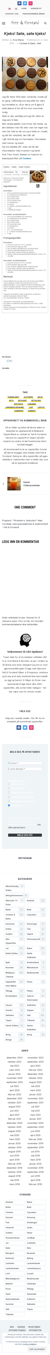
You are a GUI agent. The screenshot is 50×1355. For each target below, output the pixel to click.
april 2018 (35, 1180)
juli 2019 (35, 1151)
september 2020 (35, 1127)
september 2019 (35, 1147)
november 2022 (15, 1078)
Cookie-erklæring (30, 1344)
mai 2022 (35, 1086)
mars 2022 (35, 1090)
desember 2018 (14, 1167)
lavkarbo (32, 404)
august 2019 (14, 1151)
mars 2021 (35, 1115)
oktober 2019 (14, 1147)
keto (11, 401)
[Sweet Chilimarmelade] (14, 483)
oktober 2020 (14, 1127)
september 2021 (35, 1102)
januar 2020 (15, 1143)
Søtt (39, 43)
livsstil (41, 407)
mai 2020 (14, 1135)
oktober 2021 (14, 1102)
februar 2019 (14, 1163)
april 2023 (35, 1065)
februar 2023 (35, 1070)
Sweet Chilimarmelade (31, 484)
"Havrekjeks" (13, 397)
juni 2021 (14, 1110)
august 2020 (14, 1131)
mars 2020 (14, 1139)
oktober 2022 (35, 1078)
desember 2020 (14, 1123)
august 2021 (15, 1106)
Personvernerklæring (34, 14)
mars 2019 (35, 1159)
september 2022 (14, 1082)
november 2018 (35, 1167)
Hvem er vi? (36, 8)
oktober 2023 (14, 1061)
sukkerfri (18, 411)
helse (40, 397)
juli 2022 (14, 1086)
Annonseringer (18, 784)
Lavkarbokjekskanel (14, 407)
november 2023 (35, 1057)
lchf (31, 407)
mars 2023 (14, 1070)
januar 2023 (15, 1074)
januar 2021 (35, 1119)
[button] (3, 23)
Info (12, 1327)
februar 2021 (14, 1119)
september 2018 (35, 1172)
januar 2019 (35, 1163)
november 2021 (35, 1098)
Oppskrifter (35, 1330)
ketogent (22, 401)
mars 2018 (14, 1184)
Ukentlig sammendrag (21, 797)
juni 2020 (35, 1131)
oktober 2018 (14, 1172)
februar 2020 (35, 1139)
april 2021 (14, 1115)
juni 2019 (14, 1155)
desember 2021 (14, 1098)
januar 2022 (35, 1094)
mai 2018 (14, 1180)
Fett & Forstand (25, 22)
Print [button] (37, 187)
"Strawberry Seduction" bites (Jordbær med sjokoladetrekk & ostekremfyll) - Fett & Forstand (25, 524)
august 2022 (35, 1082)
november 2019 (35, 1143)
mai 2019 (35, 1155)
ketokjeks (36, 401)
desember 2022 (35, 1074)
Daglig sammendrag (20, 792)
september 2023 (35, 1061)
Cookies (26, 158)
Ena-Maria (18, 40)
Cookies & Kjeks (27, 43)
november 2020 (35, 1123)
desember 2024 (15, 1057)
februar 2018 (35, 1184)
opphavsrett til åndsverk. (31, 431)
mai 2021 (35, 1110)
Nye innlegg (16, 788)
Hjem (23, 8)
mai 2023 (14, 1065)
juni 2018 (35, 1176)
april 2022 (15, 1090)
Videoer (21, 1327)
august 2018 (14, 1176)
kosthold (18, 404)
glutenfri (28, 397)
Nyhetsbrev (16, 805)
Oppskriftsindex (17, 1330)
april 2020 (35, 1135)
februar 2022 (14, 1094)
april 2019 (14, 1159)
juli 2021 (35, 1106)
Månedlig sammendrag (22, 801)
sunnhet (32, 411)
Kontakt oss (11, 14)
